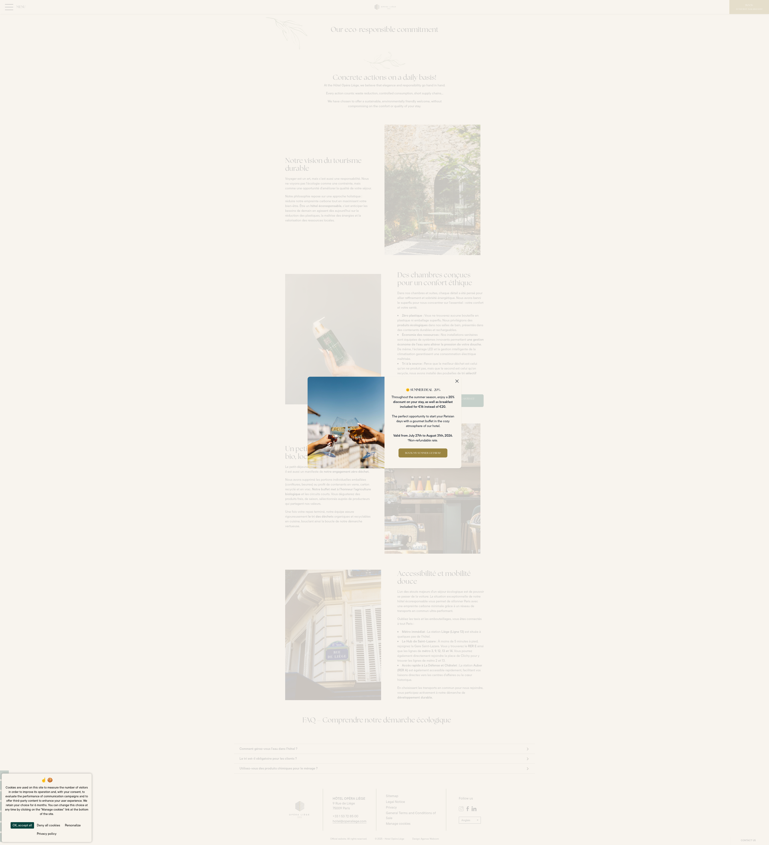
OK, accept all (22, 825)
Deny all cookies (48, 825)
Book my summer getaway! (423, 453)
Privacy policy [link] (46, 833)
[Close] (457, 381)
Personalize (73, 825)
